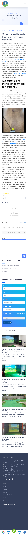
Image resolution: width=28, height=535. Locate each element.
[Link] (18, 232)
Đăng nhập (23, 222)
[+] (22, 232)
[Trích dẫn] (14, 232)
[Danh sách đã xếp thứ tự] (10, 232)
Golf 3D (8, 534)
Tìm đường (3, 534)
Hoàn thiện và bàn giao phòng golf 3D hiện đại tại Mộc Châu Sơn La (13, 350)
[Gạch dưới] (7, 232)
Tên (4, 292)
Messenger (25, 534)
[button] (25, 3)
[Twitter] (9, 479)
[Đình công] (9, 232)
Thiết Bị (19, 534)
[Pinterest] (12, 479)
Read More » (4, 360)
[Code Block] (16, 232)
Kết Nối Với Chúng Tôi (9, 504)
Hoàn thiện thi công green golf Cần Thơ (14, 409)
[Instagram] (7, 479)
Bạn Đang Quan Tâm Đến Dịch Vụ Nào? (14, 313)
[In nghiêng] (5, 232)
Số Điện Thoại (7, 306)
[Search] (24, 256)
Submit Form (7, 322)
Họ (3, 286)
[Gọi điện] (14, 531)
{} (19, 232)
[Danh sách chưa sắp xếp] (12, 232)
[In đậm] (3, 232)
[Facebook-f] (4, 479)
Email (4, 299)
